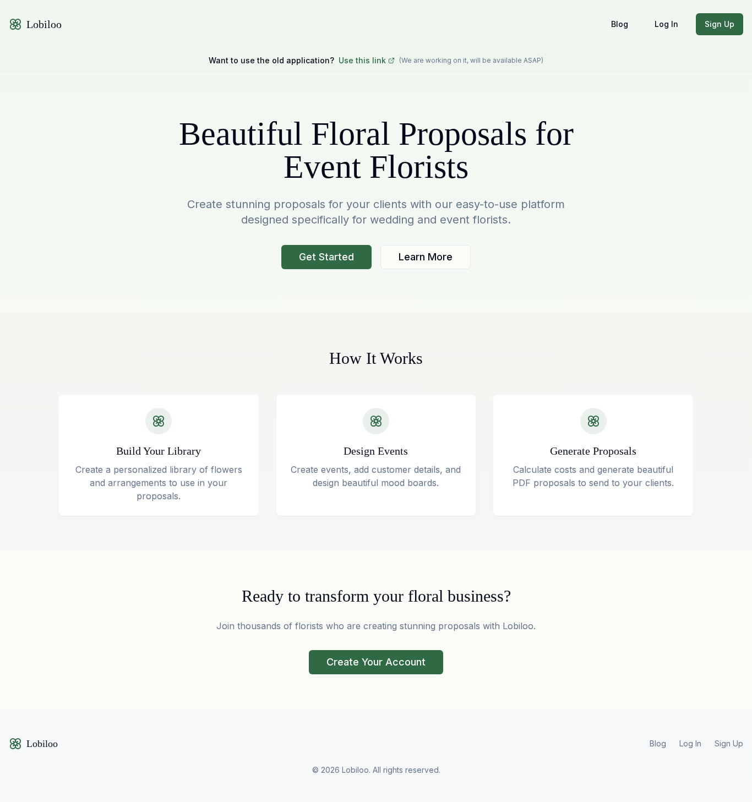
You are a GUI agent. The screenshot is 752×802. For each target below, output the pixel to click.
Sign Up (719, 24)
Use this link (362, 60)
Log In (666, 24)
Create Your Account (376, 662)
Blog (619, 24)
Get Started (326, 257)
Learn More (426, 257)
